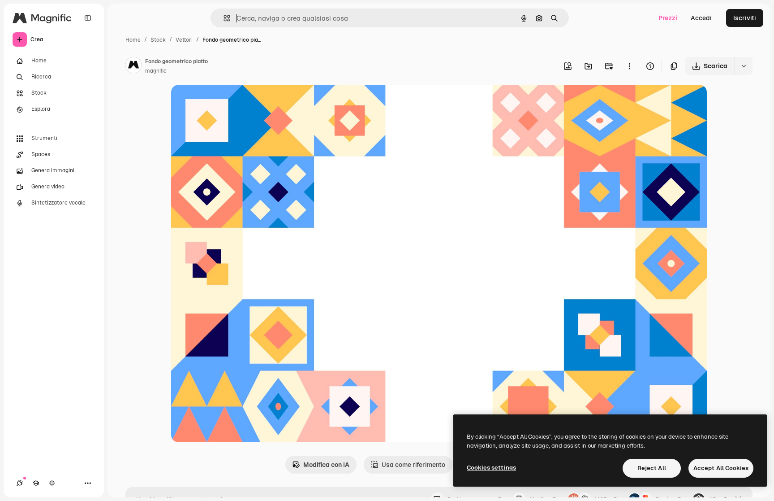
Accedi (701, 18)
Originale (230, 102)
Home (133, 40)
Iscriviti (744, 18)
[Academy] (36, 483)
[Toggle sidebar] (88, 18)
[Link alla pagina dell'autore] (133, 66)
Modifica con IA (326, 465)
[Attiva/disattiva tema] (52, 483)
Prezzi (667, 18)
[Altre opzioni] (629, 66)
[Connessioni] (20, 483)
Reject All (651, 468)
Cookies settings (491, 467)
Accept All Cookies (720, 468)
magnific (156, 70)
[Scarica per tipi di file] (743, 66)
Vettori (184, 40)
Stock (158, 40)
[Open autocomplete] (223, 18)
